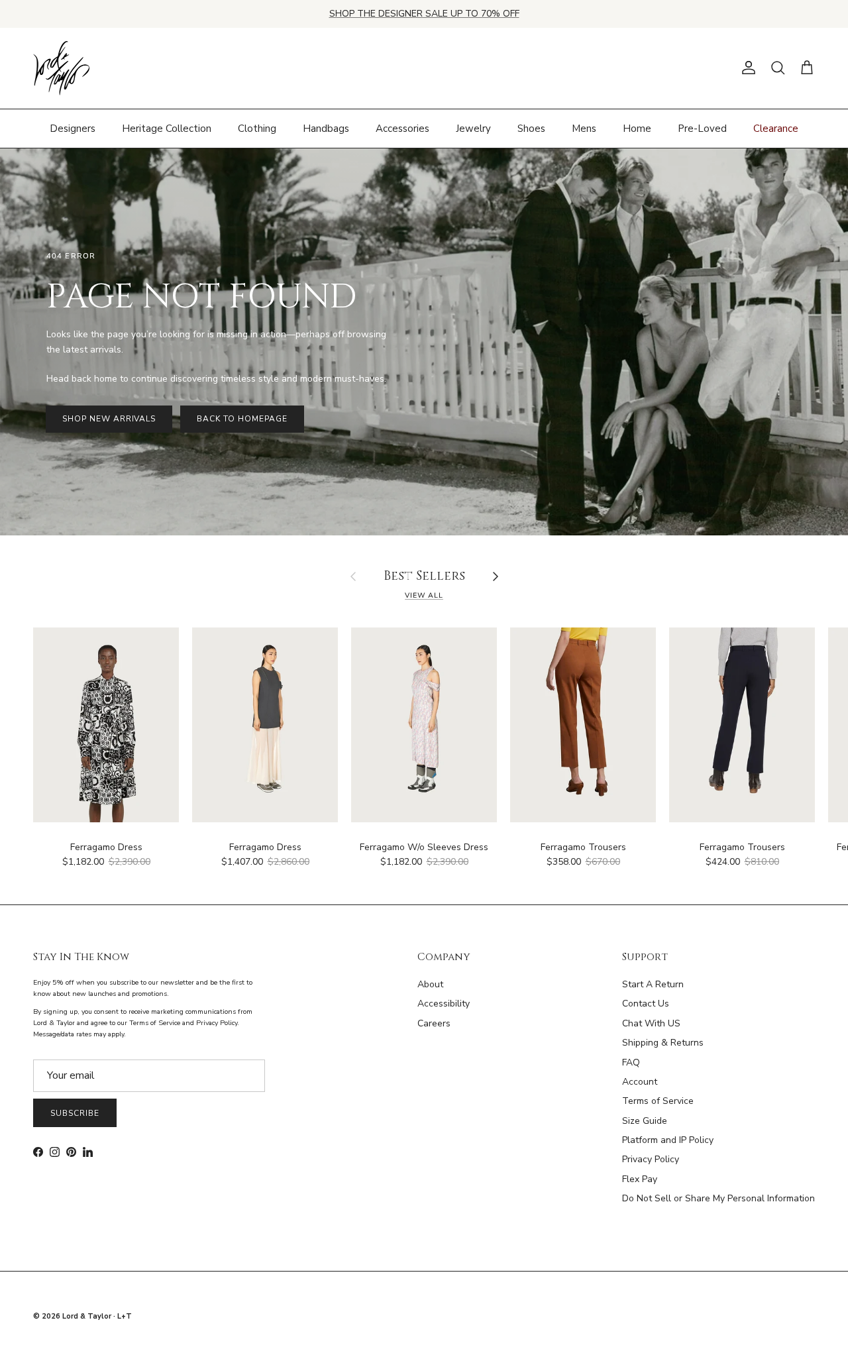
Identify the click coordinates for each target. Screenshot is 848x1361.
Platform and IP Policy (668, 1140)
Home (637, 128)
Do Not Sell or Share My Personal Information (718, 1198)
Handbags (326, 128)
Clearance (775, 128)
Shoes (531, 128)
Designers (72, 128)
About (430, 984)
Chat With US (651, 1023)
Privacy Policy (650, 1159)
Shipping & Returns (663, 1042)
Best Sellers (424, 576)
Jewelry (473, 128)
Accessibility (443, 1003)
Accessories (402, 128)
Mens (584, 128)
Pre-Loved (702, 128)
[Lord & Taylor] (61, 68)
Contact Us (645, 1003)
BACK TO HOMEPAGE (242, 418)
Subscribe (74, 1113)
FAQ (631, 1062)
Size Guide (644, 1121)
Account (639, 1081)
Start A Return (653, 984)
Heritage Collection (166, 128)
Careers (433, 1023)
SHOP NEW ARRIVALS (109, 418)
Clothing (257, 128)
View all (424, 595)
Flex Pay (639, 1179)
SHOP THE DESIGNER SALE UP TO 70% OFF (424, 13)
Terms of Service (658, 1101)
